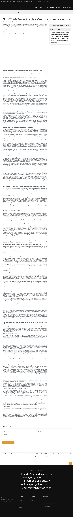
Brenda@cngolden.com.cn (36, 474)
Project (70, 450)
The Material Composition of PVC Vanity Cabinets (61, 34)
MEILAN (2, 12)
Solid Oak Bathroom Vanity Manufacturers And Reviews (61, 456)
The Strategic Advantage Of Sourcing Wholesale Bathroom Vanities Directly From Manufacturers (37, 453)
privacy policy (48, 515)
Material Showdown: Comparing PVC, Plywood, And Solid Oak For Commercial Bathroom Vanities (61, 453)
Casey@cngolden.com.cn (36, 477)
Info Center (66, 450)
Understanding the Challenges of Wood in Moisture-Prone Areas (61, 32)
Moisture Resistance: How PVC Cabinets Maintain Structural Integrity (61, 36)
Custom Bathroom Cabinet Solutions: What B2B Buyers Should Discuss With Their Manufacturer (13, 456)
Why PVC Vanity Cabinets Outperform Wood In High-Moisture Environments (22, 12)
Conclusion (54, 42)
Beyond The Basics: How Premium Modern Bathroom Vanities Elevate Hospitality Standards (10, 453)
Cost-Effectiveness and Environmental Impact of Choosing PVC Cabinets (61, 40)
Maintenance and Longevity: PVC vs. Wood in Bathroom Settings (61, 38)
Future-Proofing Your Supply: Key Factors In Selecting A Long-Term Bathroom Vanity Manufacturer (37, 456)
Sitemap (43, 515)
